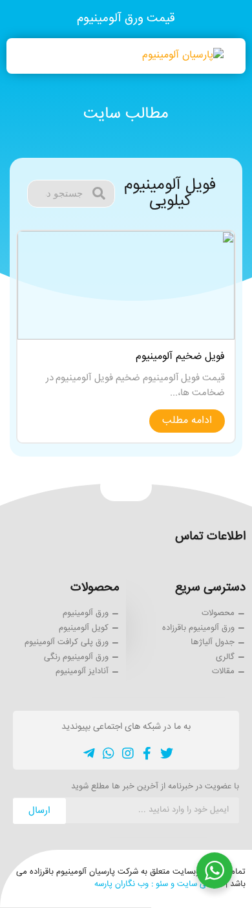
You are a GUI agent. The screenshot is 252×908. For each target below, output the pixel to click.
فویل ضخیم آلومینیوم (180, 357)
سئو (162, 884)
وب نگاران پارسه (121, 884)
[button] (28, 55)
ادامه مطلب (187, 421)
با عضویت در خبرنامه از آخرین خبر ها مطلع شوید (155, 788)
